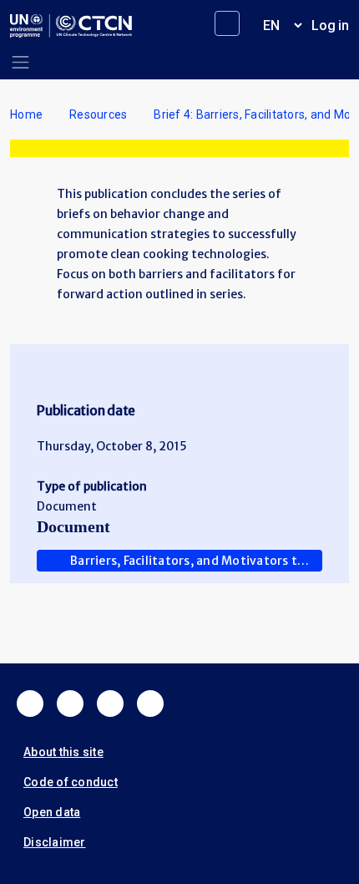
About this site (63, 752)
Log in (330, 25)
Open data (51, 812)
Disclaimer (54, 842)
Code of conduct (70, 782)
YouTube (150, 703)
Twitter (70, 703)
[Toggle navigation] (20, 62)
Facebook (30, 703)
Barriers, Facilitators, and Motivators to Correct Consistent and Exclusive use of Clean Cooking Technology (196, 560)
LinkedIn (110, 703)
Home (26, 114)
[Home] (71, 26)
